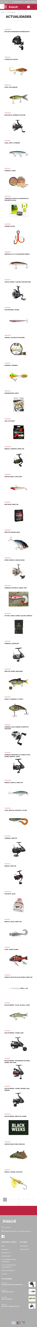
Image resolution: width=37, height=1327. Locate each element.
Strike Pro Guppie (11, 59)
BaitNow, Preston (11, 504)
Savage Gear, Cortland (13, 476)
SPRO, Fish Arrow (11, 87)
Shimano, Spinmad (11, 365)
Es (3, 6)
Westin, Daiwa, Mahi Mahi (14, 671)
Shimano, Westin (11, 838)
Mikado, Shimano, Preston (14, 449)
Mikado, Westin (10, 866)
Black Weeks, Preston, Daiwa (15, 1116)
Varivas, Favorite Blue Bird (15, 337)
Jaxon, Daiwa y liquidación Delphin (18, 282)
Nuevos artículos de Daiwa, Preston (18, 977)
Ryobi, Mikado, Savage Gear (14, 560)
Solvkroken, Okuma (12, 309)
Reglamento (5, 1249)
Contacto (4, 1274)
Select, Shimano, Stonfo (14, 699)
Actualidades (11, 12)
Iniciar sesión (24, 1246)
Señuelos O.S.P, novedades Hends (17, 254)
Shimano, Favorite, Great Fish (16, 588)
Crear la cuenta (24, 1249)
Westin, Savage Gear (12, 532)
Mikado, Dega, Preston (13, 921)
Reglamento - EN (6, 1252)
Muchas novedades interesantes (17, 31)
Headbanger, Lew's (12, 393)
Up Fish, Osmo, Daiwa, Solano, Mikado (18, 615)
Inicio (3, 12)
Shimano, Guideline (12, 643)
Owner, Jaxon (10, 226)
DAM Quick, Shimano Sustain (15, 115)
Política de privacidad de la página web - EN (8, 1266)
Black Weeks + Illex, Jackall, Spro (17, 1005)
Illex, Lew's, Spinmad (12, 143)
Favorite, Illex (10, 894)
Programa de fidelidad (8, 1270)
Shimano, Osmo (10, 170)
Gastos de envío (6, 1256)
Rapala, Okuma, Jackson (13, 1172)
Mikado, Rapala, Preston (14, 782)
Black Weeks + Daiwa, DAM (14, 1033)
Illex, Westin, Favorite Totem (16, 810)
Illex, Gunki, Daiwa (11, 949)
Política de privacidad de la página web (8, 1260)
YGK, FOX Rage (10, 421)
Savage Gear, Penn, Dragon (15, 1144)
